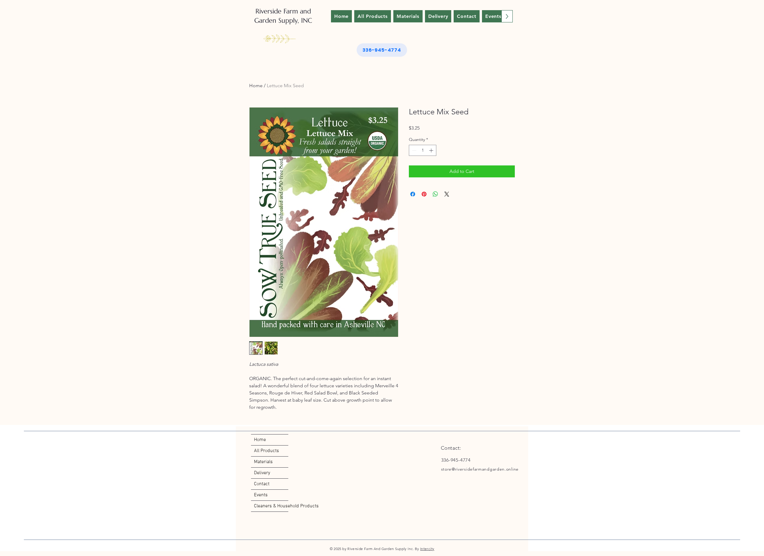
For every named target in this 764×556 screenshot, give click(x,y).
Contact (261, 484)
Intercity (427, 548)
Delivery (262, 473)
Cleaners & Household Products (271, 506)
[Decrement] (413, 150)
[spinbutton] (422, 150)
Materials (263, 462)
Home (256, 85)
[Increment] (431, 150)
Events (261, 495)
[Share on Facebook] (412, 194)
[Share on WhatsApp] (435, 194)
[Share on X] (446, 194)
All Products (266, 451)
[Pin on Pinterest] (424, 194)
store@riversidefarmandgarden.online (480, 469)
